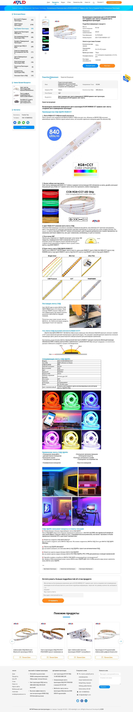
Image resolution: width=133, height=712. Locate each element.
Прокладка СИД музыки (85, 569)
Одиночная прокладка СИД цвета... (23, 32)
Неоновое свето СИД (23, 75)
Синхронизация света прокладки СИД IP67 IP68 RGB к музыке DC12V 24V (63, 682)
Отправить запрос (114, 2)
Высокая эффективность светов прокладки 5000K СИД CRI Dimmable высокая (39, 693)
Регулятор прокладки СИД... (23, 66)
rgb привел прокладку (23, 28)
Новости (14, 684)
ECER (102, 709)
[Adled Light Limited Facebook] (81, 700)
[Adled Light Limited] (19, 3)
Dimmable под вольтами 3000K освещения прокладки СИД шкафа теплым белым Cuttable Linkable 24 (39, 676)
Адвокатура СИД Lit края (23, 46)
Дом (13, 674)
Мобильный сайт (17, 689)
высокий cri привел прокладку (38, 670)
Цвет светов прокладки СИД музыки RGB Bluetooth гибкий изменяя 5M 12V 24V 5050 (27, 89)
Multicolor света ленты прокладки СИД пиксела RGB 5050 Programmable (63, 691)
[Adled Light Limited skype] (27, 122)
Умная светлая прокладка (67, 569)
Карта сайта (16, 686)
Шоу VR (14, 679)
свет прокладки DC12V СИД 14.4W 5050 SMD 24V (62, 675)
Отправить (53, 600)
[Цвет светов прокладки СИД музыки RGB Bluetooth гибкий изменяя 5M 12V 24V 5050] (16, 89)
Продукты (15, 676)
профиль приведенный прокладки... (23, 42)
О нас (14, 681)
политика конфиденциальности (18, 693)
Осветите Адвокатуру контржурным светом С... (23, 52)
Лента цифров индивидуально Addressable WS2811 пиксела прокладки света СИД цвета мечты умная (26, 95)
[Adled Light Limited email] (14, 122)
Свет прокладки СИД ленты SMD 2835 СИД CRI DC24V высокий (38, 685)
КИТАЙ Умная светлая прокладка (40, 709)
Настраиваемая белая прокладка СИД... (23, 37)
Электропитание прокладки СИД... (23, 62)
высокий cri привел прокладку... (23, 19)
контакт (23, 127)
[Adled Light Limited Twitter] (77, 700)
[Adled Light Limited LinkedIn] (86, 700)
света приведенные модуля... (23, 57)
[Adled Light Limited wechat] (23, 122)
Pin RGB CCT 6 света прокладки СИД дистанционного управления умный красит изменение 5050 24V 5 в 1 (26, 101)
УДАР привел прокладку (23, 24)
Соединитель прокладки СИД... (23, 71)
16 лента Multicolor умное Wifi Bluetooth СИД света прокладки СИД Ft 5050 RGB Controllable (52, 652)
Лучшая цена (90, 66)
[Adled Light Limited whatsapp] (19, 122)
